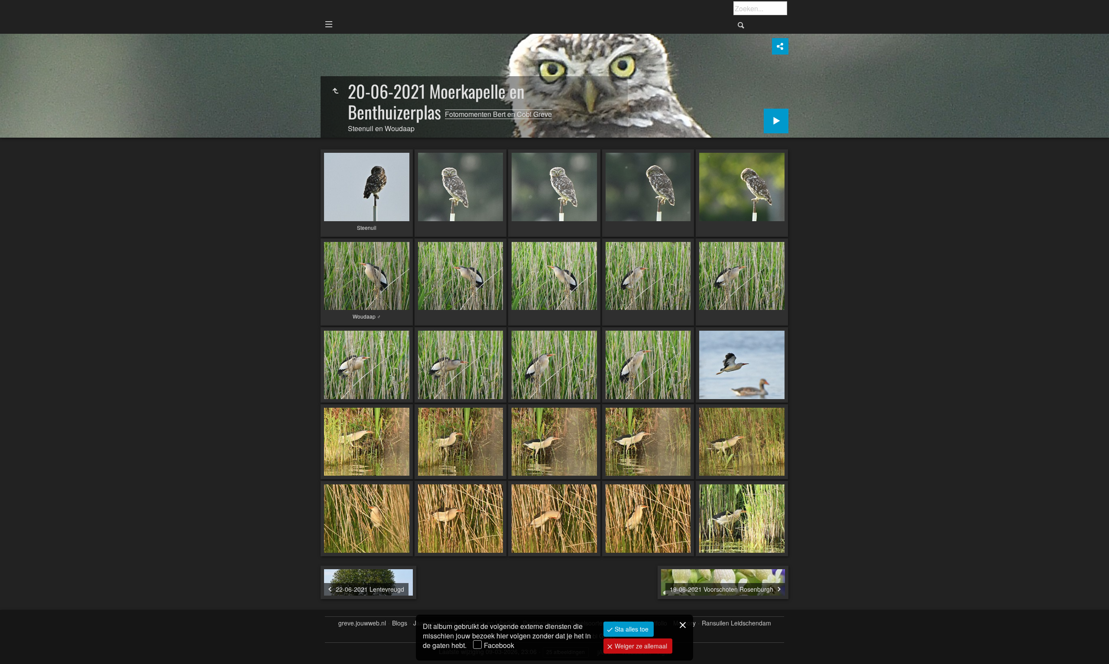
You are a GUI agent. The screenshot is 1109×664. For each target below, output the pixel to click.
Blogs (399, 623)
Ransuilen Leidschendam (736, 623)
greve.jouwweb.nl (362, 623)
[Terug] (335, 91)
